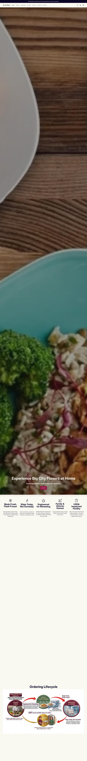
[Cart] (83, 5)
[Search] (77, 5)
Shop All (43, 487)
